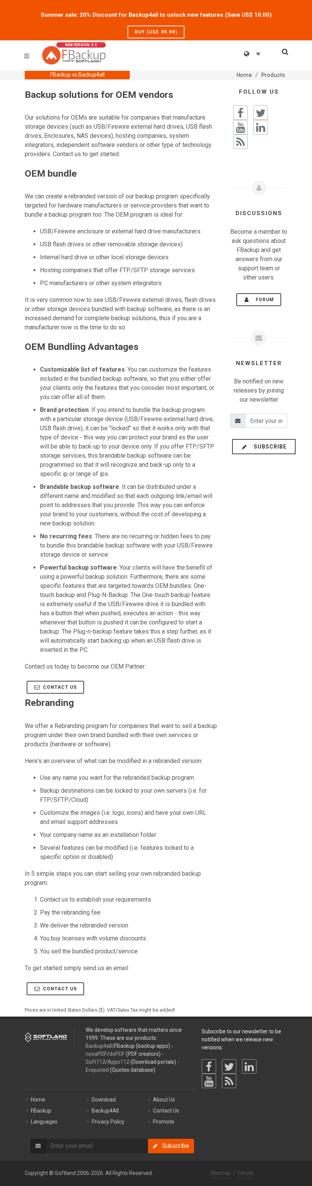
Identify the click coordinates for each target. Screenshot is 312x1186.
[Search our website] (284, 50)
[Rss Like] (240, 141)
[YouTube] (209, 1081)
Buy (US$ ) (156, 32)
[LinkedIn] (249, 1066)
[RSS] (229, 1081)
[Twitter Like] (260, 112)
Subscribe (268, 447)
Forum (262, 299)
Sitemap (220, 1173)
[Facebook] (209, 1066)
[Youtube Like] (240, 127)
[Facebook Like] (240, 112)
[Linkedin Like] (260, 127)
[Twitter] (229, 1066)
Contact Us (59, 687)
